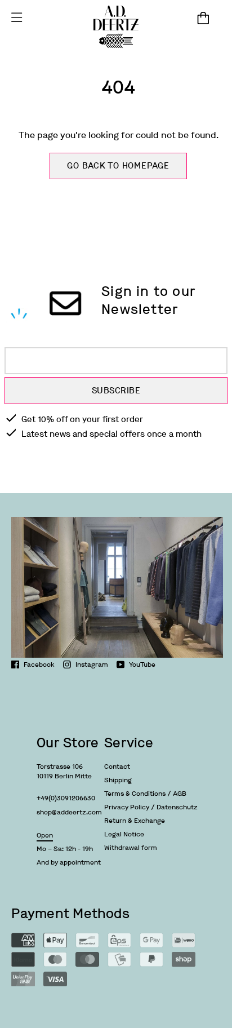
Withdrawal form (130, 847)
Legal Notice (124, 834)
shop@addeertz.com (69, 812)
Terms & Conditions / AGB (145, 793)
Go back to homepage (118, 165)
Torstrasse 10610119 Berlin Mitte (64, 771)
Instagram (91, 664)
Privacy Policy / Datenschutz (151, 807)
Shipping (118, 780)
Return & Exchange (134, 820)
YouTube (142, 664)
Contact (117, 766)
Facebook (39, 664)
